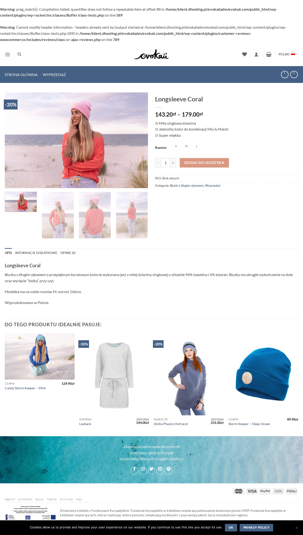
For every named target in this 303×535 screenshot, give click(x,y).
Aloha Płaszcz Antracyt (171, 424)
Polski (284, 54)
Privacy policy (256, 527)
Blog (40, 499)
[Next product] (284, 74)
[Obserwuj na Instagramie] (143, 471)
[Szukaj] (19, 54)
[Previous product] (294, 74)
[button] (7, 54)
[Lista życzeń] (244, 54)
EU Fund (66, 499)
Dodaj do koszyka (204, 162)
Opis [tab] (8, 253)
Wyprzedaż (54, 74)
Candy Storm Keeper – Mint (25, 388)
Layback (85, 424)
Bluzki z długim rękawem (187, 185)
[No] (296, 529)
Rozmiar (161, 148)
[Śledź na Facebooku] (134, 471)
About (10, 499)
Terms (52, 499)
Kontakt (25, 499)
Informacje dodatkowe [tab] (36, 253)
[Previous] (13, 140)
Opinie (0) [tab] (68, 253)
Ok (231, 527)
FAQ (79, 499)
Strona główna (21, 74)
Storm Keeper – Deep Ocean (249, 424)
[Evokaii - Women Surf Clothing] (151, 54)
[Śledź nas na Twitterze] (152, 471)
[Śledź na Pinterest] (169, 471)
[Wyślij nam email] (160, 471)
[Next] (139, 140)
